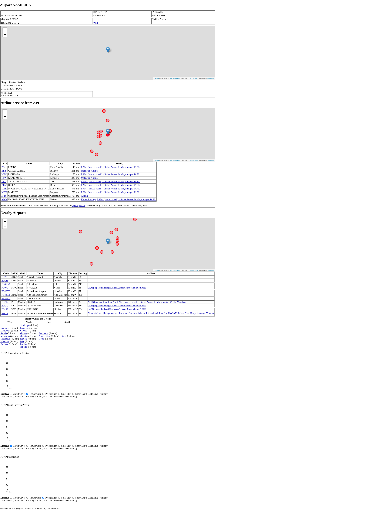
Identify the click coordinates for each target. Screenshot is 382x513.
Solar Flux (66, 394)
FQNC (4, 287)
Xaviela (23, 330)
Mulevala (4, 341)
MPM (4, 192)
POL (3, 167)
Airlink (84, 196)
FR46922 (5, 284)
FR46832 (5, 291)
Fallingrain (210, 78)
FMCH (4, 313)
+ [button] (5, 30)
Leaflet (156, 78)
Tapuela (23, 338)
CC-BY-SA (194, 78)
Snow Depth (81, 394)
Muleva (23, 333)
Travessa (24, 328)
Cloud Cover (19, 394)
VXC (4, 174)
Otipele (63, 336)
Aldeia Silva (44, 336)
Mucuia (23, 336)
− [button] (5, 34)
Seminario (43, 333)
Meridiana (182, 302)
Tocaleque (5, 338)
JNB (3, 196)
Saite (22, 341)
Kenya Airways (88, 199)
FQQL (4, 305)
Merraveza (5, 330)
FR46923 (5, 298)
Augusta (4, 344)
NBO (4, 199)
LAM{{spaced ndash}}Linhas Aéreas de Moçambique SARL (110, 167)
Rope (41, 338)
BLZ (3, 170)
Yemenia (210, 313)
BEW (4, 185)
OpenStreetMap (174, 78)
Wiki (95, 22)
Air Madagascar (106, 313)
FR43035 (5, 295)
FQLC (4, 309)
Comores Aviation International (143, 313)
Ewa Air (112, 302)
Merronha (5, 336)
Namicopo (25, 325)
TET (3, 181)
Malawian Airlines (89, 170)
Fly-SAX (172, 313)
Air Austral (93, 313)
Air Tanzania (121, 313)
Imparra (23, 346)
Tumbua (23, 344)
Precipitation (51, 394)
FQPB (4, 302)
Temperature (35, 394)
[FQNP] (108, 50)
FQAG (4, 277)
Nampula (4, 328)
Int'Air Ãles (183, 313)
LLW (4, 178)
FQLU (4, 280)
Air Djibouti (93, 302)
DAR (4, 188)
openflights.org (79, 205)
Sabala (3, 333)
